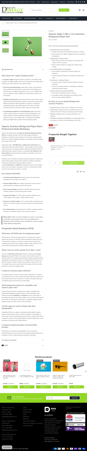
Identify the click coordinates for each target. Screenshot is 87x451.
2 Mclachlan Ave (6, 410)
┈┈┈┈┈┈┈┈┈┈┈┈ (6, 419)
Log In (38, 2)
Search (65, 10)
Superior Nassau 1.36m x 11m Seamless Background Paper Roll (43, 377)
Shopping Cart (54, 2)
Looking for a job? (28, 425)
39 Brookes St (6, 423)
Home (3, 23)
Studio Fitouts (6, 18)
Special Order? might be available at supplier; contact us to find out (18, 2)
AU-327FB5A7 (48, 415)
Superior (51, 31)
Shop (40, 18)
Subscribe (74, 398)
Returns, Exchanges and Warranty (33, 423)
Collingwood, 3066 (7, 439)
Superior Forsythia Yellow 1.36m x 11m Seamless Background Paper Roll (58, 377)
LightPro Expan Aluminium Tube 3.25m (75, 376)
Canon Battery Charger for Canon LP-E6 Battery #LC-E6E (26, 376)
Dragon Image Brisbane (8, 421)
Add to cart (10, 387)
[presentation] (1, 371)
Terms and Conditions (29, 421)
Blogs (24, 414)
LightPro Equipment (30, 18)
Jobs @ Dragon (70, 2)
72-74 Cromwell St (7, 437)
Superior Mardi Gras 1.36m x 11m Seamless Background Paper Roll (9, 377)
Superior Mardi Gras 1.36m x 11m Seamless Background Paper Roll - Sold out (67, 146)
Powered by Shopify (23, 448)
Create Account (45, 2)
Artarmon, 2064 (6, 412)
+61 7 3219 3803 (7, 428)
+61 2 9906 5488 (7, 414)
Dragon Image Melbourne (9, 434)
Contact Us (62, 2)
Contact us (26, 419)
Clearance (48, 18)
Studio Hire (72, 18)
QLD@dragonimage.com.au (9, 430)
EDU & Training (17, 18)
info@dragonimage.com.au (9, 416)
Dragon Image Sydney (8, 407)
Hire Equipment (60, 18)
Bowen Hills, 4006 (7, 425)
